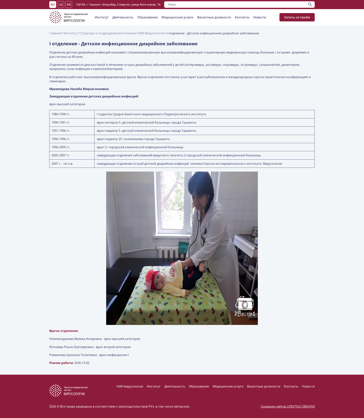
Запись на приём (297, 17)
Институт (102, 17)
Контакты (242, 17)
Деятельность (122, 17)
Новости (259, 17)
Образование (147, 17)
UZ (61, 4)
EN (69, 4)
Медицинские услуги (177, 17)
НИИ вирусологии (129, 386)
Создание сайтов (288, 406)
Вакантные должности (214, 17)
